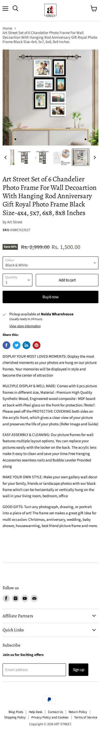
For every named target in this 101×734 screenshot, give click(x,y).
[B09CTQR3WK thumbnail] (80, 157)
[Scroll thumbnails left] (6, 157)
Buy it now (50, 297)
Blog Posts (16, 712)
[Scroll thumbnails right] (94, 157)
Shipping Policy (15, 717)
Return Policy (78, 712)
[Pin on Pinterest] (36, 345)
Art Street (14, 222)
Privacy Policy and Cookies (49, 717)
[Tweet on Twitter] (16, 345)
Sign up (78, 670)
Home (7, 28)
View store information (25, 326)
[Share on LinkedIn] (26, 345)
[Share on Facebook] (6, 345)
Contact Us (55, 712)
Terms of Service (85, 717)
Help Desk (35, 712)
